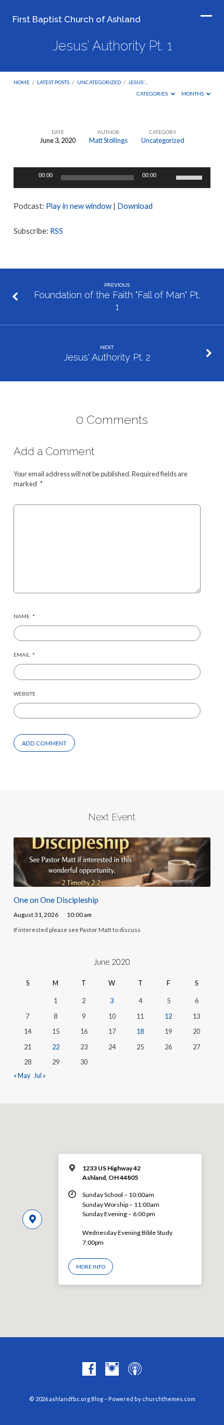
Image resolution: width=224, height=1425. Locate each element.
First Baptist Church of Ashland (76, 19)
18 (140, 1031)
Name (24, 616)
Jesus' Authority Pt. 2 (107, 357)
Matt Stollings (108, 140)
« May (22, 1075)
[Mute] (168, 177)
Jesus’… (138, 82)
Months (193, 93)
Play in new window (78, 205)
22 (55, 1047)
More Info (90, 1266)
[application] (112, 177)
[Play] (27, 177)
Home (22, 82)
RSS (56, 230)
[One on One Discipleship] (112, 880)
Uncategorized (99, 82)
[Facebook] (89, 1369)
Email (24, 654)
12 (168, 1016)
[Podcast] (135, 1369)
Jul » (40, 1075)
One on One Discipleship (56, 899)
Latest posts (53, 82)
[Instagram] (112, 1369)
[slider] (190, 176)
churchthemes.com (168, 1398)
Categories (152, 93)
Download (135, 205)
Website (24, 693)
